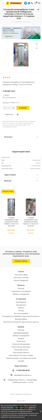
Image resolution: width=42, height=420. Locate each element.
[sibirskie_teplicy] (21, 55)
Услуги (21, 271)
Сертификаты (21, 305)
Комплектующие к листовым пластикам (21, 358)
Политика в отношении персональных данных (21, 322)
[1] (4, 77)
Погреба (21, 361)
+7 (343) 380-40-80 (23, 370)
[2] (6, 77)
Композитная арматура (21, 344)
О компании (21, 299)
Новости (21, 308)
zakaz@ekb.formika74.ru (22, 375)
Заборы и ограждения (21, 294)
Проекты (21, 285)
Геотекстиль (21, 341)
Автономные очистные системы (21, 355)
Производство (21, 302)
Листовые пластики (21, 333)
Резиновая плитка (21, 350)
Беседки (21, 338)
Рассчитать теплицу (21, 277)
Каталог (21, 327)
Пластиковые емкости (21, 352)
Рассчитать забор (21, 275)
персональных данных (9, 413)
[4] (9, 77)
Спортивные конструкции (21, 291)
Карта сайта (21, 401)
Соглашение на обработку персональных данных (21, 316)
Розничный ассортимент (21, 347)
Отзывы (21, 311)
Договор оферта (21, 319)
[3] (8, 77)
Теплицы (21, 288)
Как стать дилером (21, 313)
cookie (19, 405)
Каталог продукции (21, 280)
